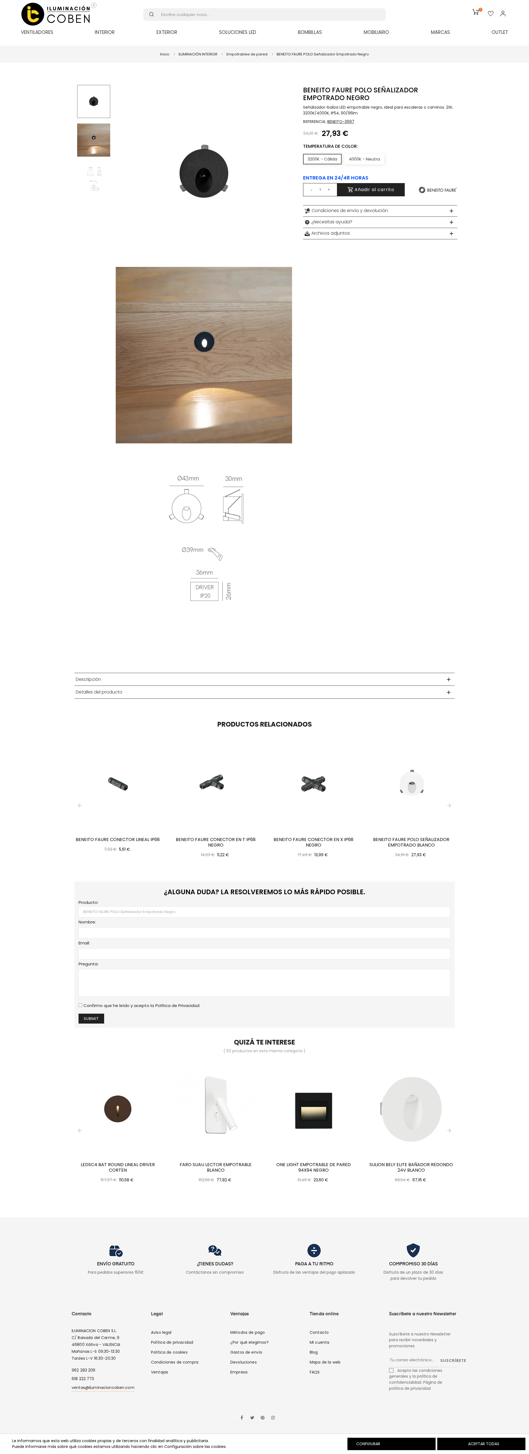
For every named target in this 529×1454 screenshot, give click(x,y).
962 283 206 (84, 1370)
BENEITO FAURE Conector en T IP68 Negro (216, 842)
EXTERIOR (166, 32)
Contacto (319, 1332)
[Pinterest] (262, 1418)
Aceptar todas (483, 1444)
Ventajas (159, 1372)
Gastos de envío (246, 1352)
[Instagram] (273, 1418)
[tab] (380, 210)
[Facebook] (241, 1418)
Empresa (238, 1372)
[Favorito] (490, 14)
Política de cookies (169, 1352)
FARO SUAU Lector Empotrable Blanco (216, 1167)
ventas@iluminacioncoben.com (103, 1387)
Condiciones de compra (174, 1362)
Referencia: (314, 121)
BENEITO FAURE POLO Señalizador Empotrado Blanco (411, 842)
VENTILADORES (37, 32)
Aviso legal (161, 1332)
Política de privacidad (172, 1342)
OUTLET (500, 32)
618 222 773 (83, 1378)
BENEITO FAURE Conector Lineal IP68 (118, 839)
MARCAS (440, 32)
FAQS (315, 1372)
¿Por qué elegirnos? (249, 1342)
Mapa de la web (325, 1362)
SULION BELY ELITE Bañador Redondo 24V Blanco (411, 1167)
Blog (314, 1352)
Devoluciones (243, 1362)
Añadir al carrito (373, 189)
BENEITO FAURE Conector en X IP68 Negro (313, 842)
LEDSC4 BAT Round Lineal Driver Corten (118, 1167)
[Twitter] (252, 1418)
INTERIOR (105, 32)
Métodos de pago (247, 1332)
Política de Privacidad (177, 1005)
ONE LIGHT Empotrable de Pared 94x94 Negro (313, 1167)
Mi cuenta (319, 1342)
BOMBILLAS (310, 32)
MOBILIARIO (376, 32)
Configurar (367, 1444)
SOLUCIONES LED (237, 32)
